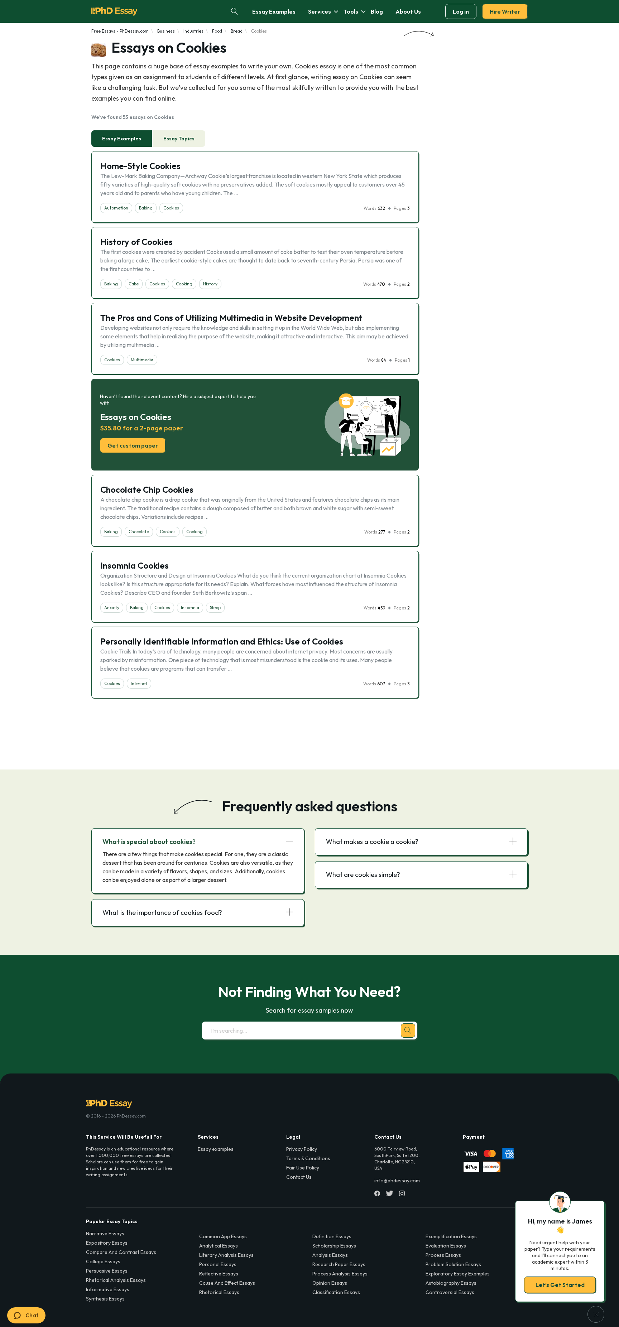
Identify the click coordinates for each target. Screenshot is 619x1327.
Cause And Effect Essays (227, 1283)
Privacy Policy (301, 1149)
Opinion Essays (329, 1283)
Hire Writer (505, 11)
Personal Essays (217, 1264)
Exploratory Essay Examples (458, 1273)
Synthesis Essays (105, 1298)
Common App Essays (223, 1236)
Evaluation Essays (446, 1245)
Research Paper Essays (338, 1264)
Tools (351, 11)
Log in (461, 11)
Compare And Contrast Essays (121, 1252)
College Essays (103, 1261)
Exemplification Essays (451, 1236)
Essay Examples (274, 11)
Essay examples (216, 1149)
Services (319, 11)
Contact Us (299, 1177)
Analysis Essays (330, 1255)
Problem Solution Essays (453, 1264)
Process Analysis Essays (340, 1273)
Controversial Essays (450, 1292)
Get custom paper (132, 445)
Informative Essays (107, 1289)
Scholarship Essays (334, 1245)
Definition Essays (331, 1236)
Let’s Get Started (560, 1284)
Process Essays (443, 1255)
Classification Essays (336, 1292)
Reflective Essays (218, 1273)
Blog (377, 11)
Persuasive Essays (107, 1271)
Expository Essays (107, 1243)
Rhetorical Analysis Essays (116, 1280)
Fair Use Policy (302, 1167)
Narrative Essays (105, 1233)
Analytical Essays (218, 1245)
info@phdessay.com (397, 1180)
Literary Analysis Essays (226, 1255)
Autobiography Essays (451, 1283)
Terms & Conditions (308, 1158)
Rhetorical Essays (219, 1292)
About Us (408, 11)
